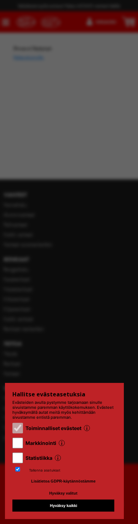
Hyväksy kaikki (63, 505)
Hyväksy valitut (63, 493)
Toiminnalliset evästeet (53, 428)
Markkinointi (40, 443)
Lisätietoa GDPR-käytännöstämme (63, 481)
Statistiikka (38, 458)
